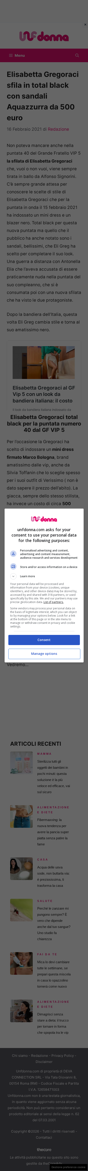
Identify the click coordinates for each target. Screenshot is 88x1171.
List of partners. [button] (54, 602)
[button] (44, 576)
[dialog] (44, 585)
